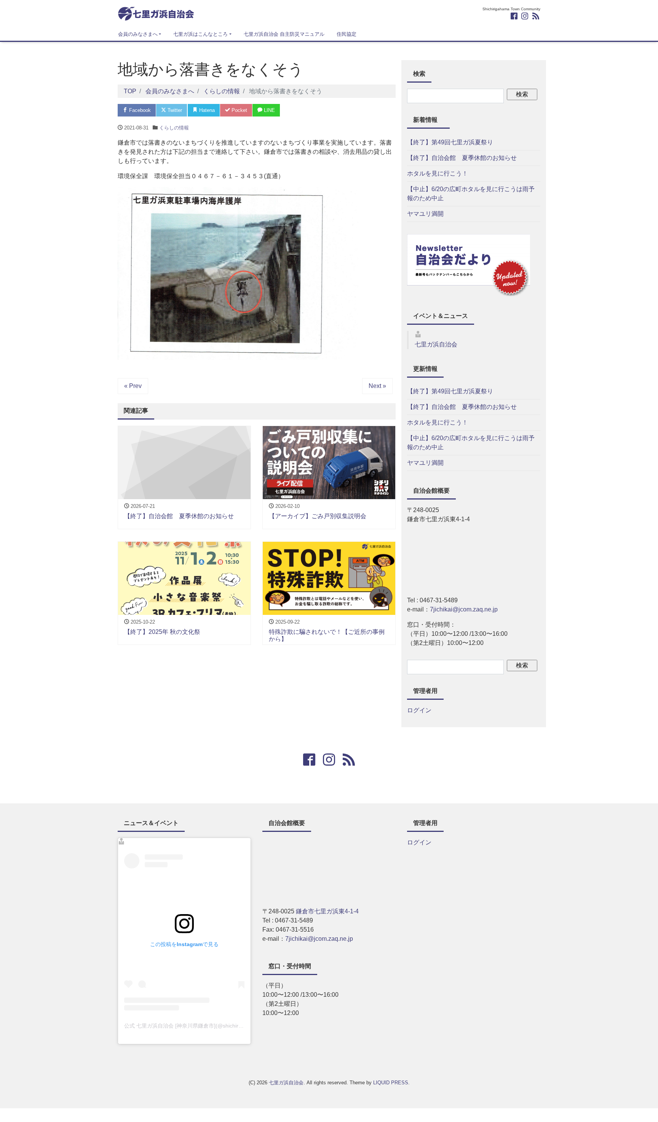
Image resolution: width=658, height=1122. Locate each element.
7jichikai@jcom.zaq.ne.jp (464, 609)
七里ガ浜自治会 (436, 344)
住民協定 (346, 34)
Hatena (206, 110)
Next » (377, 386)
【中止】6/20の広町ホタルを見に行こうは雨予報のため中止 (471, 193)
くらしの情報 (174, 128)
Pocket (238, 110)
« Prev (133, 386)
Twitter (174, 110)
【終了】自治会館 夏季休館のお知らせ (462, 158)
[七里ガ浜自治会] (156, 13)
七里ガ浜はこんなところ (200, 34)
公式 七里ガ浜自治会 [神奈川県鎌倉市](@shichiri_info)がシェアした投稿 (210, 1026)
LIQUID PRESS (390, 1082)
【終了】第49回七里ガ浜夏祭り (450, 142)
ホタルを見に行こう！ (437, 173)
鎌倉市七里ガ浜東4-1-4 (327, 911)
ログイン (419, 710)
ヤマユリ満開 (425, 214)
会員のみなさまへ (138, 34)
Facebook (139, 110)
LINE (268, 110)
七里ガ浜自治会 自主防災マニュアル (284, 34)
